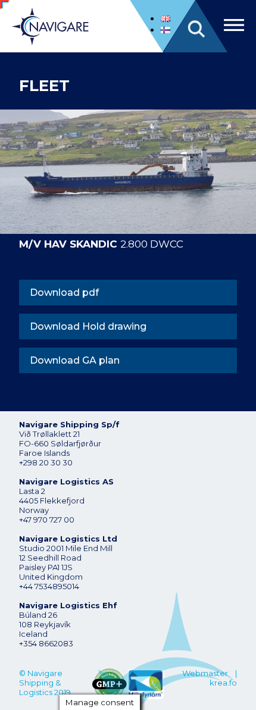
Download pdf (64, 292)
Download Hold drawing (88, 326)
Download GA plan (75, 360)
